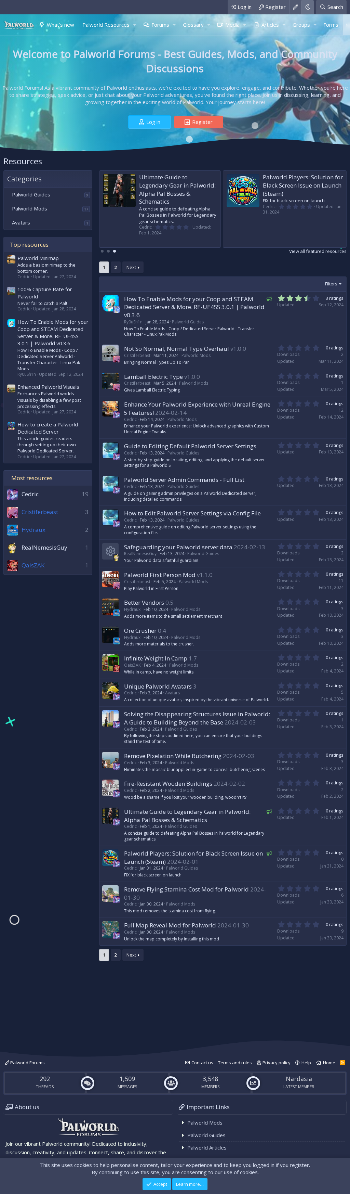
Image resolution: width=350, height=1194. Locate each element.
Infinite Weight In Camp (155, 658)
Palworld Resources (106, 24)
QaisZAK (132, 665)
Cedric (30, 494)
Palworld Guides (31, 194)
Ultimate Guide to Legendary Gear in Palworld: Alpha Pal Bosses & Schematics (177, 189)
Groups (301, 24)
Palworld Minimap (38, 258)
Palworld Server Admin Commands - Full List (184, 480)
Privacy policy (276, 1063)
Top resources (29, 244)
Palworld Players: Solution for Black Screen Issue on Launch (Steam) (298, 185)
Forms (330, 24)
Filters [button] (331, 284)
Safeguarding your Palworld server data (178, 547)
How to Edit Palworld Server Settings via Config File (192, 513)
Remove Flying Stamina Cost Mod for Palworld (186, 889)
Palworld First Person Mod (160, 575)
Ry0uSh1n (133, 322)
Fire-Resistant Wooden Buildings (168, 783)
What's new (60, 24)
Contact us (202, 1063)
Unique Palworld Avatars (158, 686)
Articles (270, 24)
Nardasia (299, 1079)
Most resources (32, 478)
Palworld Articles (207, 1147)
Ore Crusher (140, 630)
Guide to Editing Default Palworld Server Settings (190, 446)
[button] (134, 24)
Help (306, 1063)
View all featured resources (318, 251)
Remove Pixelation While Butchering (172, 756)
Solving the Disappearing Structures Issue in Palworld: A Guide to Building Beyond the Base (197, 718)
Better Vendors (144, 602)
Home (329, 1063)
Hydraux (132, 609)
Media (232, 24)
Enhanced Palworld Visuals (48, 386)
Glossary (193, 24)
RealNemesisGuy (44, 547)
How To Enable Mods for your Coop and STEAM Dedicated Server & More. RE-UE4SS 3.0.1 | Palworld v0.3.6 (53, 332)
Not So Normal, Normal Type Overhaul (176, 348)
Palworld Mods (29, 208)
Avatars (21, 222)
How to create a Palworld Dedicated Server (47, 428)
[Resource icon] (110, 551)
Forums (160, 24)
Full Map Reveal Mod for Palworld (170, 925)
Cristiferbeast (137, 355)
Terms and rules (235, 1063)
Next (131, 267)
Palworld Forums (27, 1063)
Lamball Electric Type (153, 377)
